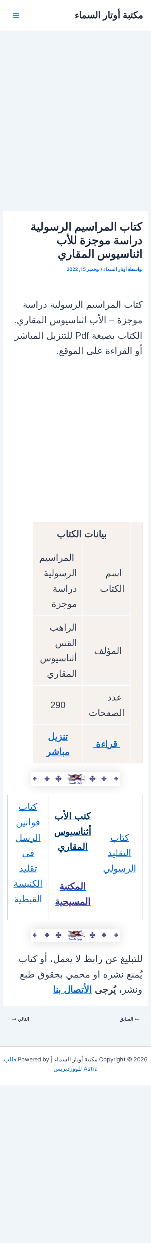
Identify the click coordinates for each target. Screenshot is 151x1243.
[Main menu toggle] (16, 15)
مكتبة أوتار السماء (109, 15)
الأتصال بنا (72, 989)
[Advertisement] (75, 132)
